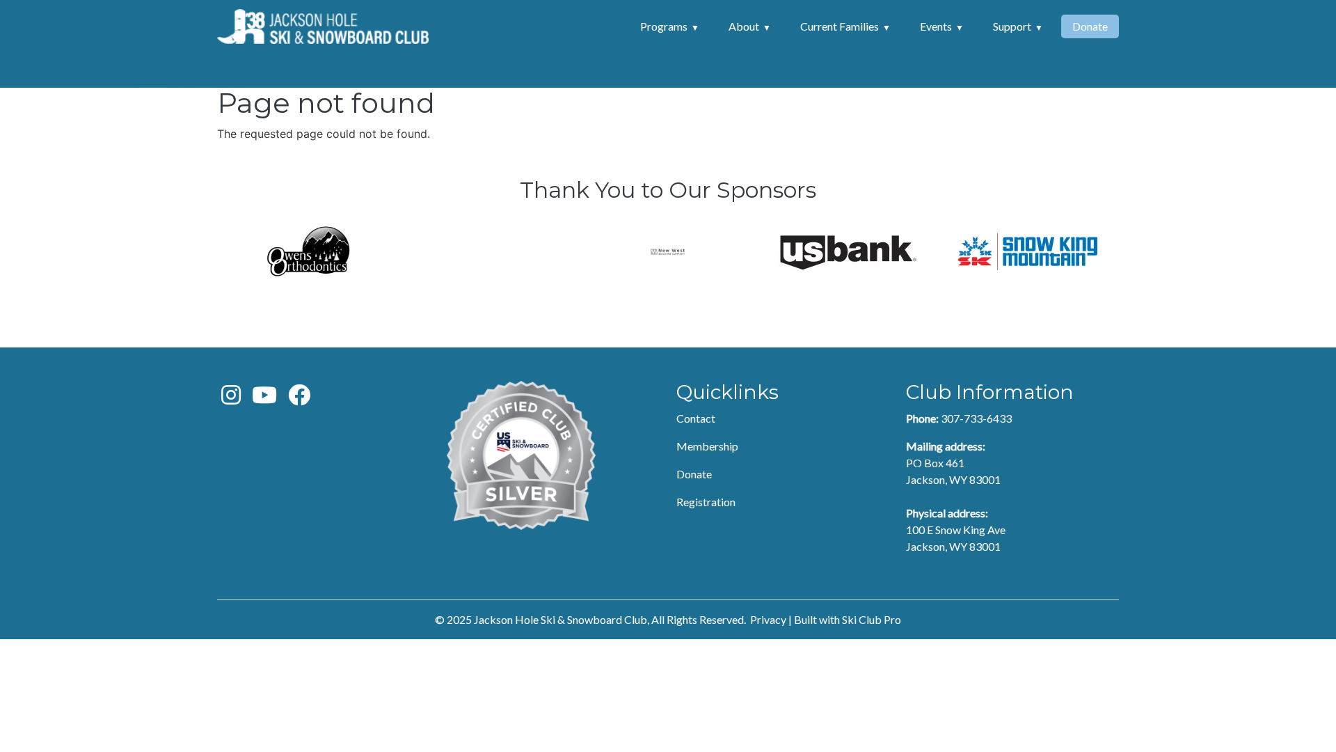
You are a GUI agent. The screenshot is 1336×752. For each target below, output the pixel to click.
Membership (707, 446)
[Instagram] (231, 398)
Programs (663, 26)
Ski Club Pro (871, 619)
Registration (705, 501)
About (744, 26)
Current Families (839, 26)
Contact (695, 418)
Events (936, 26)
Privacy (768, 619)
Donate (1090, 26)
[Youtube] (264, 398)
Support (1012, 26)
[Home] (323, 26)
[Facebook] (299, 398)
